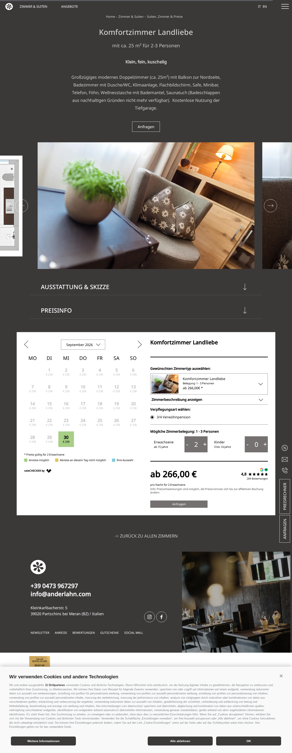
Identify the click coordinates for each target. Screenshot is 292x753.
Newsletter (40, 633)
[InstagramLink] (149, 617)
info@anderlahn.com (61, 594)
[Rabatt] (284, 447)
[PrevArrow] (21, 205)
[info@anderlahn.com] (285, 459)
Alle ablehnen (180, 741)
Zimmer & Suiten (33, 6)
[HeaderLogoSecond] (9, 6)
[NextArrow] (270, 205)
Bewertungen (83, 633)
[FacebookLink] (161, 617)
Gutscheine (109, 633)
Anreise (61, 633)
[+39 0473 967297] (285, 470)
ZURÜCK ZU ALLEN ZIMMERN (149, 536)
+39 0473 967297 (54, 586)
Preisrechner (284, 496)
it (259, 6)
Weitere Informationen (43, 741)
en (265, 6)
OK (248, 741)
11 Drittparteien (55, 685)
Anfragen (284, 529)
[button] (281, 675)
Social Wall (133, 633)
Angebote (69, 6)
